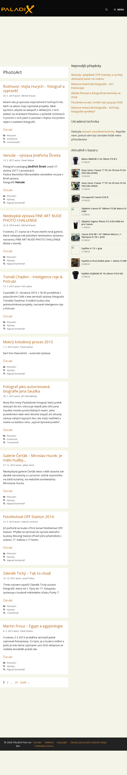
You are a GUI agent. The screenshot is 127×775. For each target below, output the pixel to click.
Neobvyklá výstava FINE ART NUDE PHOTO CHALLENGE (32, 218)
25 (17, 682)
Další (25, 682)
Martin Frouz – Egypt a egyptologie (33, 625)
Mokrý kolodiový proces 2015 (28, 341)
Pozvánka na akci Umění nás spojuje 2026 (97, 102)
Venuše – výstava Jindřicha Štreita (32, 155)
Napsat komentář (16, 202)
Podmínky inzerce (44, 745)
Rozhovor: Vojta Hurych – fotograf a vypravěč (34, 88)
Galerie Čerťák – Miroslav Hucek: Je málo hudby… (32, 458)
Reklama (49, 742)
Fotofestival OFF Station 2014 (28, 516)
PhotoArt (11, 135)
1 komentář (13, 442)
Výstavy (11, 199)
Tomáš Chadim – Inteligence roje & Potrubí (33, 279)
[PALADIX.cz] (18, 10)
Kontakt (37, 742)
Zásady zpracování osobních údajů (88, 742)
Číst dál (7, 129)
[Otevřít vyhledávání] (106, 10)
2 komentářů (13, 142)
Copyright (62, 742)
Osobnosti (12, 138)
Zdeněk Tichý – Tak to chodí (27, 573)
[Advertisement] (63, 39)
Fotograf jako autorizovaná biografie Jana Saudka (26, 389)
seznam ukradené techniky (98, 131)
